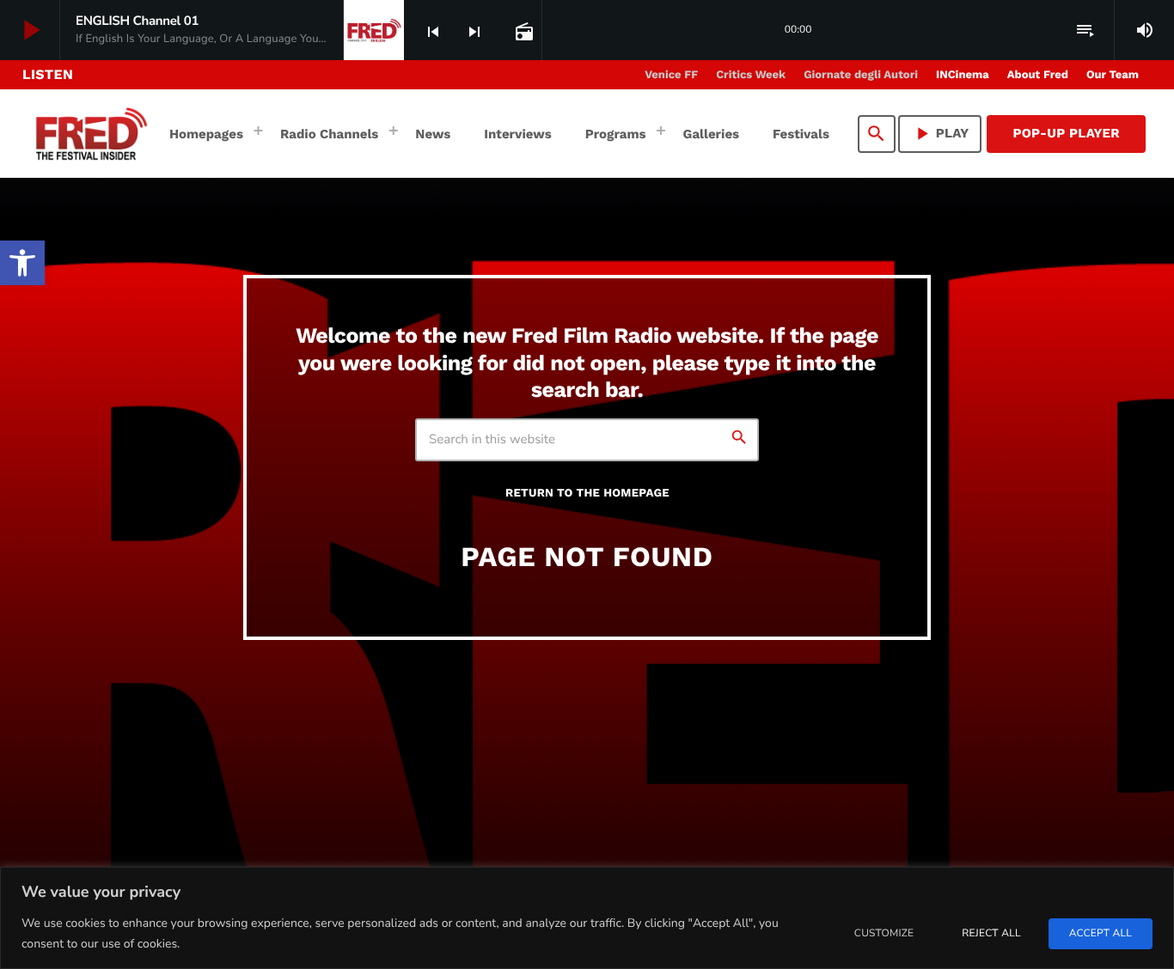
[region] (587, 918)
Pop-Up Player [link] (1066, 133)
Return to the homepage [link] (587, 493)
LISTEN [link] (47, 74)
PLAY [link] (940, 133)
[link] (22, 263)
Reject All (991, 934)
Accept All (1100, 934)
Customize (884, 934)
